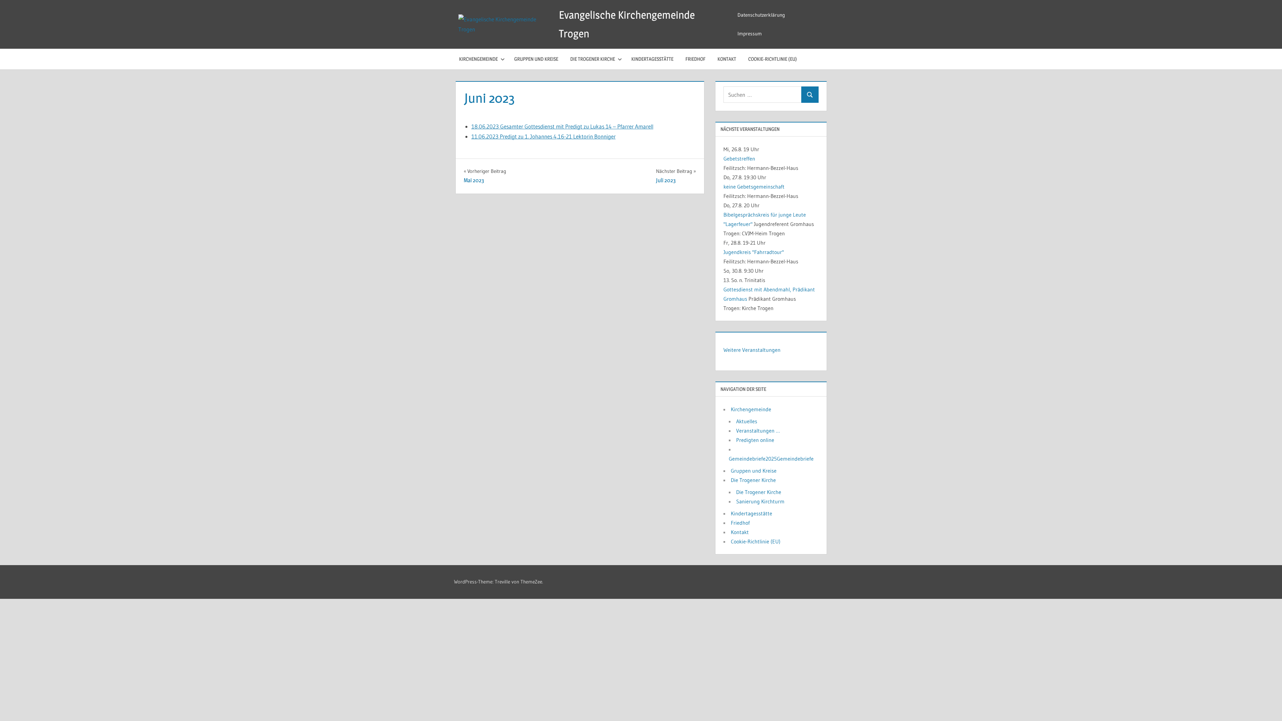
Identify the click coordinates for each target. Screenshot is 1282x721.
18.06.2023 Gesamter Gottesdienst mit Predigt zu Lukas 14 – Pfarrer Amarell (562, 126)
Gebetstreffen (739, 158)
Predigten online (755, 440)
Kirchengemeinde (478, 59)
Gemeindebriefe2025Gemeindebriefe (771, 458)
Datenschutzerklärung (761, 15)
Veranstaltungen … (758, 430)
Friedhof (695, 59)
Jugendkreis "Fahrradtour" (753, 252)
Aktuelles (746, 421)
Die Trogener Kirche (592, 59)
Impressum (749, 33)
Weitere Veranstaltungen (752, 349)
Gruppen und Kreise (536, 59)
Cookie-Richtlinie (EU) (772, 59)
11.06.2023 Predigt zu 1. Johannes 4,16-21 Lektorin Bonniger (543, 136)
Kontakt (726, 59)
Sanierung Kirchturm (760, 501)
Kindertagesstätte (652, 59)
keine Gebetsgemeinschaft (754, 186)
